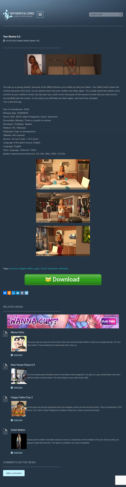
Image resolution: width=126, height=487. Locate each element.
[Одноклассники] (9, 293)
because (14, 268)
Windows (63, 268)
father (30, 268)
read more (18, 355)
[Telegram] (26, 293)
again (36, 268)
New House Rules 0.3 (23, 365)
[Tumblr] (22, 293)
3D (38, 41)
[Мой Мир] (13, 293)
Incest (44, 268)
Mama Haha (17, 332)
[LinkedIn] (18, 293)
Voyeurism (53, 268)
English (22, 268)
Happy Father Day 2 (22, 397)
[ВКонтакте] (5, 293)
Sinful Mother (18, 430)
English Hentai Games (26, 41)
